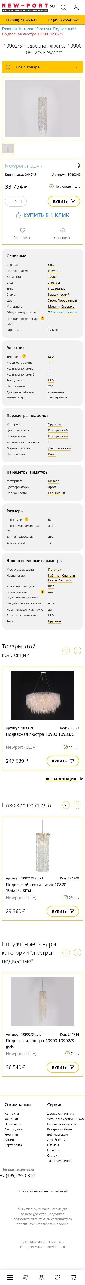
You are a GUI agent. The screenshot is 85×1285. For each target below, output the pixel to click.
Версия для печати (77, 165)
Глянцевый (56, 493)
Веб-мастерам (57, 1134)
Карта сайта (13, 1145)
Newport (15, 165)
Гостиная (65, 580)
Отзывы (53, 1145)
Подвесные (63, 28)
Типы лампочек (58, 1160)
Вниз (52, 454)
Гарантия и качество (62, 1124)
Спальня (68, 575)
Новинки (11, 1134)
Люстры (43, 28)
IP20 (51, 586)
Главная (9, 28)
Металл (54, 306)
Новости (53, 1150)
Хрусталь (68, 306)
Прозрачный (67, 300)
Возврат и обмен (59, 1129)
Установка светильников (65, 1119)
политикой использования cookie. (44, 1224)
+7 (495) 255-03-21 (64, 20)
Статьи (52, 1155)
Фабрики (11, 1119)
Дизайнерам (56, 1140)
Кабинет (54, 575)
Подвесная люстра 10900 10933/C (40, 734)
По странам (13, 1124)
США (34, 166)
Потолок (54, 569)
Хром (52, 300)
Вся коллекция (61, 779)
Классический (58, 294)
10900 (52, 276)
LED (51, 356)
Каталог (26, 28)
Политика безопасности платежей (42, 1191)
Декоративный (59, 448)
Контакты (12, 1113)
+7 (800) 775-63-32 (21, 20)
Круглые (54, 621)
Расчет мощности (64, 312)
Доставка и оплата (60, 1113)
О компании (18, 1104)
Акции (9, 1140)
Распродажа (14, 1129)
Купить (60, 201)
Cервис (54, 1104)
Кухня (52, 580)
